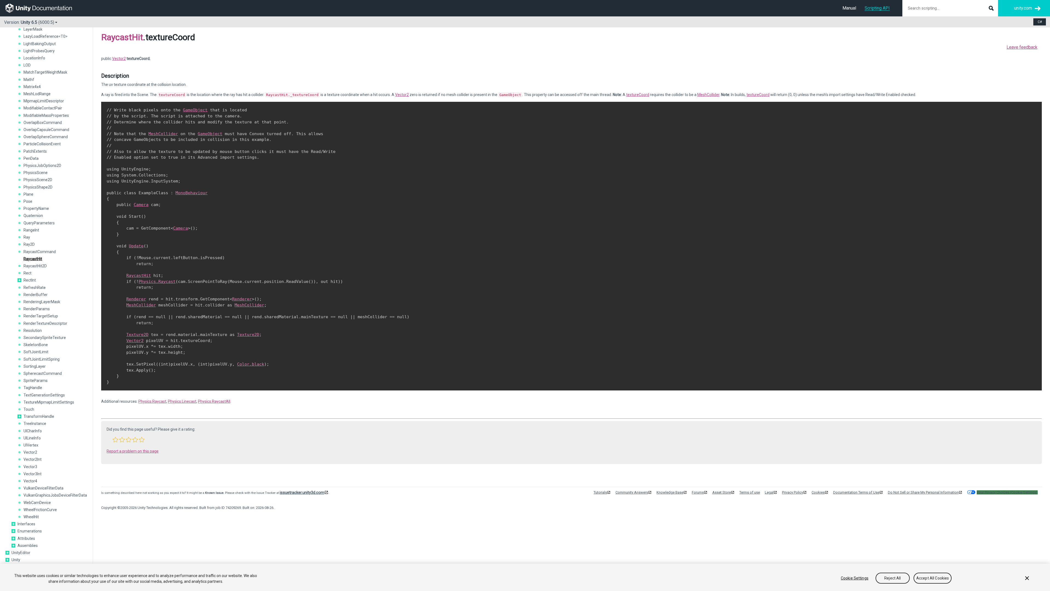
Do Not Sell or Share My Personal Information (923, 492)
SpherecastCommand (43, 373)
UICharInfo (33, 431)
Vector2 (30, 452)
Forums (698, 492)
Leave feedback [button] (1022, 47)
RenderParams (37, 309)
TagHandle (33, 388)
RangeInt (31, 230)
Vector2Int (33, 459)
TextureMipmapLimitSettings (49, 402)
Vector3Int (33, 474)
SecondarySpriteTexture (45, 337)
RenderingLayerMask (42, 302)
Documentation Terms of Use (856, 492)
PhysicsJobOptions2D (42, 165)
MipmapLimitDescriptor (44, 101)
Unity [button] (15, 560)
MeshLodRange (37, 94)
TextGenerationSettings (44, 395)
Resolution (33, 330)
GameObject (195, 110)
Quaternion (33, 215)
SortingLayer (35, 366)
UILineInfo (32, 438)
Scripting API (877, 8)
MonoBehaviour (192, 192)
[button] (19, 280)
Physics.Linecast (182, 401)
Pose (28, 201)
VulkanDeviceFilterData (43, 488)
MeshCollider (708, 94)
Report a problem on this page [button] (133, 451)
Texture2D (137, 334)
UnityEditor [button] (20, 553)
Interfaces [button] (26, 524)
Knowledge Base (670, 492)
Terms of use (749, 492)
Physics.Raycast (157, 281)
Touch (29, 409)
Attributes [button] (26, 538)
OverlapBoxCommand (43, 122)
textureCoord (637, 94)
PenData (31, 158)
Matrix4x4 (32, 87)
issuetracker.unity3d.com (302, 492)
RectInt (30, 280)
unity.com (1023, 8)
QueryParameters (39, 223)
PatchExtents (35, 151)
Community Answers (632, 492)
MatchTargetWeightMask (45, 72)
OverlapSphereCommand (46, 137)
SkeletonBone (36, 345)
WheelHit (31, 517)
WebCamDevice (37, 502)
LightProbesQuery (39, 51)
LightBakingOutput (40, 44)
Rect (27, 273)
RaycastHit (33, 259)
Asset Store (721, 492)
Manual (849, 8)
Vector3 (30, 467)
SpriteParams (36, 380)
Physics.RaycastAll (214, 401)
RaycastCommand (40, 252)
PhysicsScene (36, 172)
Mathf (29, 79)
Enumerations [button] (30, 531)
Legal (769, 492)
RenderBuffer (36, 294)
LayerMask (33, 29)
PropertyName (36, 208)
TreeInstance (35, 423)
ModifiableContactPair (43, 108)
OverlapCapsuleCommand (46, 130)
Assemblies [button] (28, 545)
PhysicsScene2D (38, 180)
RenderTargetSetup (41, 316)
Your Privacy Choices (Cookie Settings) (1007, 492)
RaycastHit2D (35, 266)
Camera (141, 204)
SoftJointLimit (36, 352)
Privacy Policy (792, 492)
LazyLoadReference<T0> (46, 36)
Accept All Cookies (932, 578)
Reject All (892, 578)
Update (136, 246)
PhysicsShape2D (38, 187)
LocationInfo (34, 58)
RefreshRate (35, 287)
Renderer (136, 299)
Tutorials (600, 492)
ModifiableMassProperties (46, 115)
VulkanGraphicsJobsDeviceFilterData (55, 495)
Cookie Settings (854, 578)
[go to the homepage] (42, 8)
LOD (27, 65)
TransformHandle (39, 416)
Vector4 (30, 481)
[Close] (1027, 578)
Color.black (250, 364)
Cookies (818, 492)
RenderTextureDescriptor (45, 323)
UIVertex (31, 445)
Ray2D (29, 244)
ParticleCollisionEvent (42, 144)
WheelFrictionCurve (40, 510)
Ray (27, 237)
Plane (28, 194)
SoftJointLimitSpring (42, 359)
